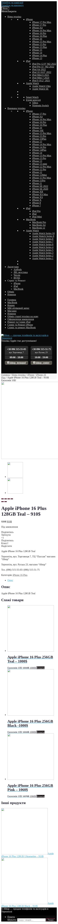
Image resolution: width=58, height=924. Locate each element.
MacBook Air (39, 225)
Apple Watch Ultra (41, 86)
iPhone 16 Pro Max (41, 30)
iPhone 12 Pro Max (41, 166)
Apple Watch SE (40, 89)
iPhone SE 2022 (40, 186)
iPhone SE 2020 (40, 189)
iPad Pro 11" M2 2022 (43, 66)
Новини (11, 294)
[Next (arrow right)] (5, 501)
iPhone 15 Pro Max (41, 41)
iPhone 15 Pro (39, 44)
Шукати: (12, 919)
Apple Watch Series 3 (42, 252)
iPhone (29, 19)
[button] (8, 11)
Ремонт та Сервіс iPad (18, 322)
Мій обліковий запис (18, 308)
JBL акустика (21, 272)
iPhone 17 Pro (39, 25)
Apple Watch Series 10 (43, 233)
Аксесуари (13, 266)
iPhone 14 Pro (39, 147)
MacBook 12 (38, 227)
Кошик (11, 305)
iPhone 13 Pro (39, 158)
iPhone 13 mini (39, 164)
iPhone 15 (37, 50)
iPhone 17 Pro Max (41, 22)
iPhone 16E (38, 130)
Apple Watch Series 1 (42, 258)
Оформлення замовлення (20, 319)
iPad (28, 61)
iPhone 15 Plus (39, 47)
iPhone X (36, 200)
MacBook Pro (39, 222)
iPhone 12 (37, 172)
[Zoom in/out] (12, 498)
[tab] (32, 580)
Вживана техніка (16, 108)
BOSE (17, 278)
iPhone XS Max (40, 194)
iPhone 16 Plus (39, 36)
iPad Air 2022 (39, 69)
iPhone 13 (37, 58)
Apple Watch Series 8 (42, 239)
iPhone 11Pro (38, 180)
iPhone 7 (36, 205)
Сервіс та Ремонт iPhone (20, 324)
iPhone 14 (37, 52)
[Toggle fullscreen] (8, 498)
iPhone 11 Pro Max (41, 177)
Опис (10, 580)
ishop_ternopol (17, 362)
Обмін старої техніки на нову (22, 316)
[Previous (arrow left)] (2, 501)
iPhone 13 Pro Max (41, 155)
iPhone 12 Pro (39, 169)
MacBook (31, 219)
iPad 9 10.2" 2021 (41, 80)
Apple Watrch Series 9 (43, 236)
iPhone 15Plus (39, 139)
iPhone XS (37, 197)
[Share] (5, 498)
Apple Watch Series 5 (42, 250)
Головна (11, 299)
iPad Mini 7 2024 (40, 77)
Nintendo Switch (40, 105)
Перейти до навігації (12, 2)
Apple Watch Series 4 (42, 247)
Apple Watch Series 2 (42, 255)
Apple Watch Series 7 (42, 241)
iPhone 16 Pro (39, 33)
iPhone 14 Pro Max (41, 144)
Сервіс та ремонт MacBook (21, 327)
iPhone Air (37, 27)
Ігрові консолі (33, 100)
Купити (41, 667)
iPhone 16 (37, 39)
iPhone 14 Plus (39, 55)
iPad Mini (37, 216)
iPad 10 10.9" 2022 (41, 72)
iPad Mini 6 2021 (40, 75)
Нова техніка (14, 16)
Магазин (12, 311)
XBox (35, 102)
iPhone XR (37, 191)
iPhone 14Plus (39, 150)
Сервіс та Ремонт (16, 280)
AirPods (18, 269)
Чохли (17, 275)
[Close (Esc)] (2, 498)
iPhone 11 (37, 183)
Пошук (11, 917)
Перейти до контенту (12, 5)
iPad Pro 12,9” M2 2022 (44, 64)
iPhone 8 (36, 202)
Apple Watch (32, 83)
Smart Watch (32, 97)
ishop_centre (42, 362)
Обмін (10, 291)
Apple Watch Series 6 (42, 244)
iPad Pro (36, 211)
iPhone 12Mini (39, 175)
